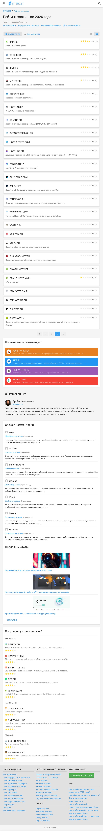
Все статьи (12, 620)
